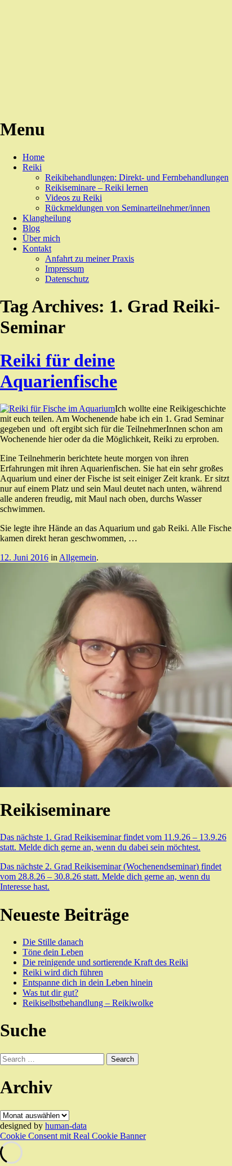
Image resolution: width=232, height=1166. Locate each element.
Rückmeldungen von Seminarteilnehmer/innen (127, 208)
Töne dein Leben (53, 952)
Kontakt (37, 248)
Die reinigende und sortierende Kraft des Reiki (105, 962)
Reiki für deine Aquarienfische (58, 370)
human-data (66, 1125)
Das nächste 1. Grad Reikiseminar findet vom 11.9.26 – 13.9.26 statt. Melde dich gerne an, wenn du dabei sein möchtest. (113, 842)
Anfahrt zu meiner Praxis (89, 258)
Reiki (32, 167)
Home (33, 157)
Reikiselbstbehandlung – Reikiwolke (88, 1003)
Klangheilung (47, 218)
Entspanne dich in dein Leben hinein (88, 982)
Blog (31, 228)
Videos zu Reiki (73, 197)
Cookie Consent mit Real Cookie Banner (73, 1136)
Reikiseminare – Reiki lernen (96, 187)
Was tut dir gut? (50, 992)
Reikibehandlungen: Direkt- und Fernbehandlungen (137, 177)
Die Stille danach (53, 942)
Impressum (64, 268)
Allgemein (77, 557)
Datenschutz (67, 279)
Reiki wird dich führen (63, 972)
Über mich (41, 238)
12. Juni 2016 (24, 557)
